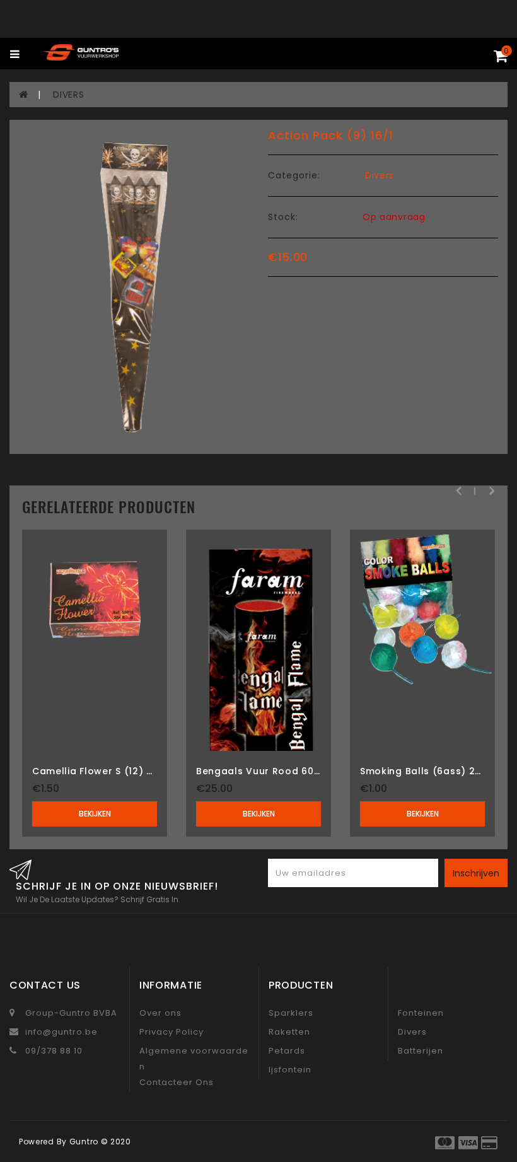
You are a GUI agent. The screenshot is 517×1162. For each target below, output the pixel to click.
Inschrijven (476, 873)
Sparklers (291, 1013)
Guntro (83, 1141)
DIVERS (68, 94)
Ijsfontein (290, 1070)
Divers (379, 175)
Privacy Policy (171, 1032)
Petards (287, 1051)
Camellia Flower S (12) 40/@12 (107, 771)
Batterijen (420, 1051)
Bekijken (95, 813)
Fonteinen (421, 1013)
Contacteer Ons (176, 1082)
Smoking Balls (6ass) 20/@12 (433, 771)
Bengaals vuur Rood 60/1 (259, 771)
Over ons (160, 1013)
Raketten (289, 1032)
